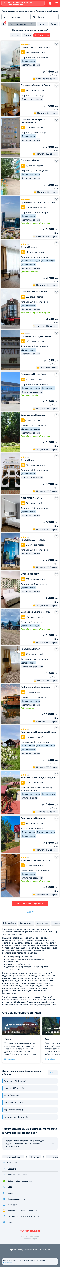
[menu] (56, 3)
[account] (50, 3)
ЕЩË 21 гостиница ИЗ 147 (30, 903)
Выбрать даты (42, 35)
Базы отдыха (43, 923)
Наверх (30, 912)
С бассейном (9, 923)
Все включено (26, 923)
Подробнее (9, 1059)
